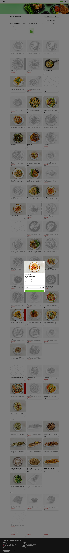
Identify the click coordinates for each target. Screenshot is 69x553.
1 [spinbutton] (41, 287)
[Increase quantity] (43, 287)
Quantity (26, 287)
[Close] (43, 262)
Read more (29, 284)
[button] (34, 267)
